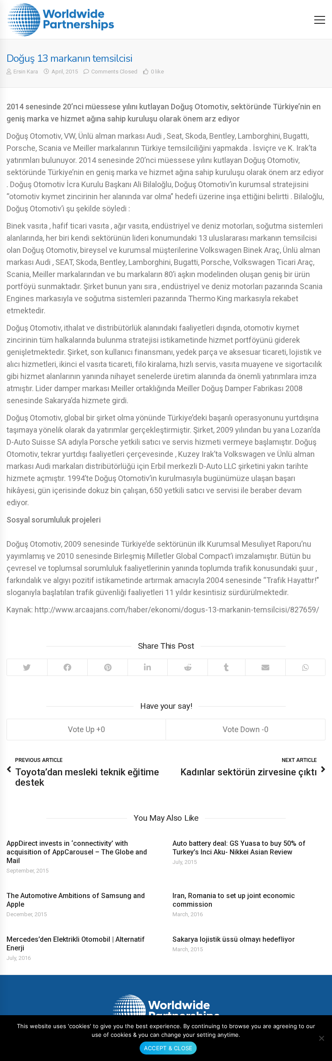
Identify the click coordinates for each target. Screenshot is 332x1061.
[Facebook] (67, 667)
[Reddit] (187, 667)
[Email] (265, 667)
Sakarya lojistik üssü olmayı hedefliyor (233, 939)
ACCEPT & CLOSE (168, 1048)
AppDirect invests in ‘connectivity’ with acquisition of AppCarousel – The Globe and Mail (76, 852)
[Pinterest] (107, 667)
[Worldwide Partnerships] (60, 19)
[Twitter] (27, 667)
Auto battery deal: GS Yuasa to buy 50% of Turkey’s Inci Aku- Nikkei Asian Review (239, 847)
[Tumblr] (226, 667)
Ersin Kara (25, 71)
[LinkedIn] (147, 667)
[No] (321, 1038)
